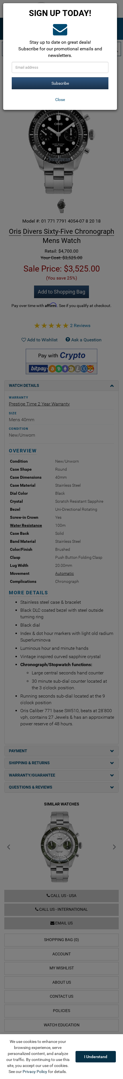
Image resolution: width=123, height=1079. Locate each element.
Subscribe (60, 83)
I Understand (95, 1056)
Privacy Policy (35, 1071)
